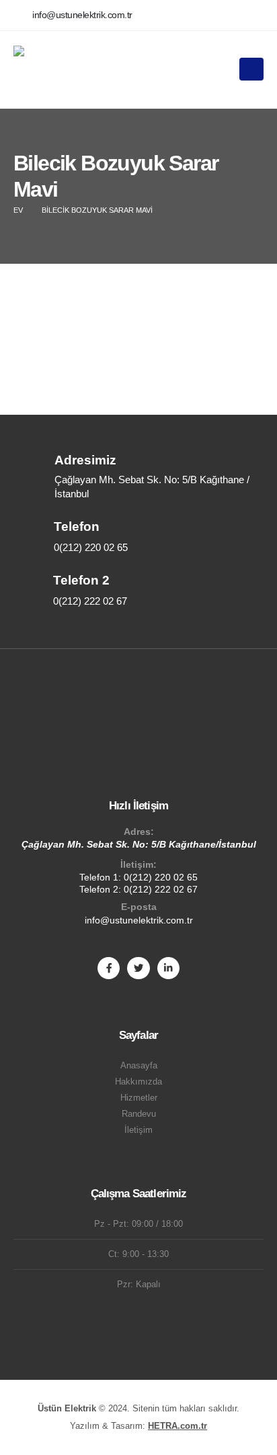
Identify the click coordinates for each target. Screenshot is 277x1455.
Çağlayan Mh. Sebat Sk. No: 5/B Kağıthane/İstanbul (139, 844)
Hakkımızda (138, 1082)
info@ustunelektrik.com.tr (139, 920)
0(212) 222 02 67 (161, 889)
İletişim (138, 1130)
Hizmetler (138, 1098)
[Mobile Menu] (251, 69)
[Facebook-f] (108, 968)
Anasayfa (138, 1065)
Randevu (139, 1114)
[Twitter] (138, 968)
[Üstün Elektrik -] (50, 69)
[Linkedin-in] (168, 968)
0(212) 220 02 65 (161, 877)
